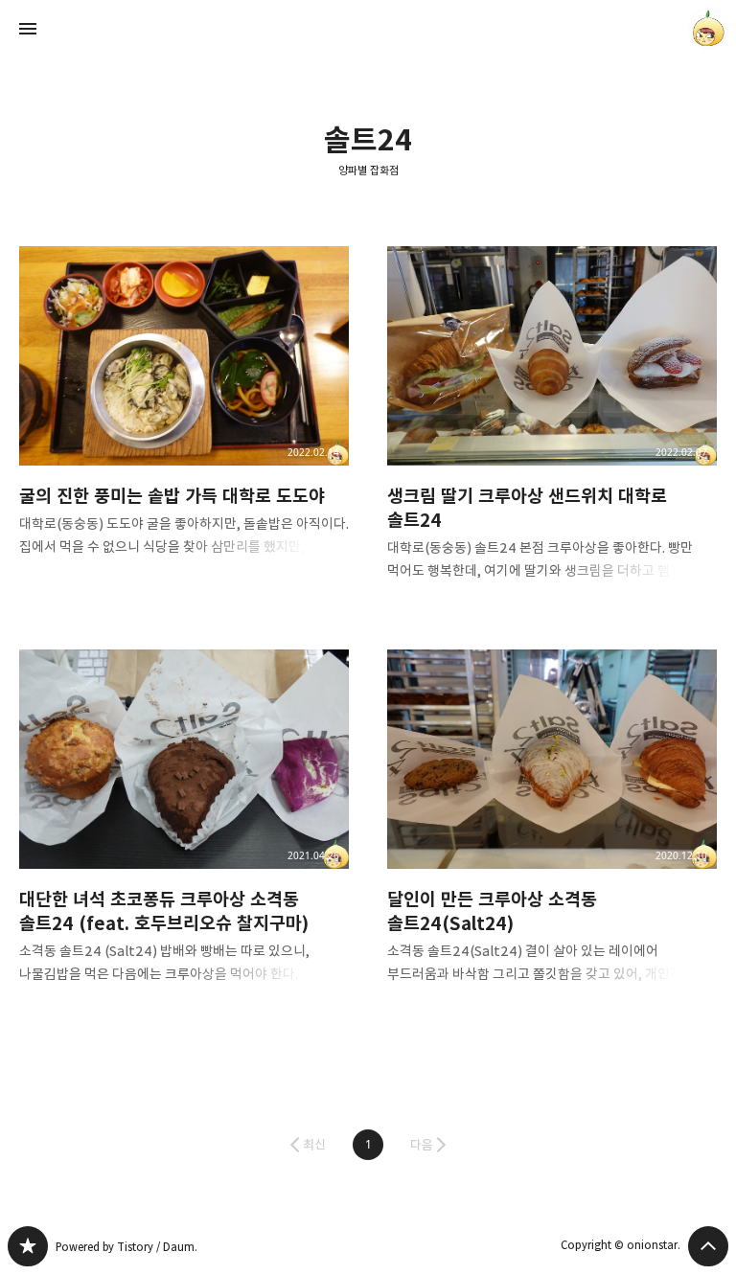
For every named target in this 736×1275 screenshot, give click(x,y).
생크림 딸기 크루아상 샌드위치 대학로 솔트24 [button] (552, 428)
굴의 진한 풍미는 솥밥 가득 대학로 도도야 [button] (184, 416)
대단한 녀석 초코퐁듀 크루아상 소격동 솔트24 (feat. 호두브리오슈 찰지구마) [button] (184, 832)
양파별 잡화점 (368, 170)
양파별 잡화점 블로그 (28, 1246)
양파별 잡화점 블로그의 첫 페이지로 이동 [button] (368, 29)
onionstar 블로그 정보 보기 (708, 29)
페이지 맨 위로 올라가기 (708, 1246)
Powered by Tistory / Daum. (126, 1247)
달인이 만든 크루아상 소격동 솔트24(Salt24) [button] (552, 832)
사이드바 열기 (28, 29)
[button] (368, 1145)
